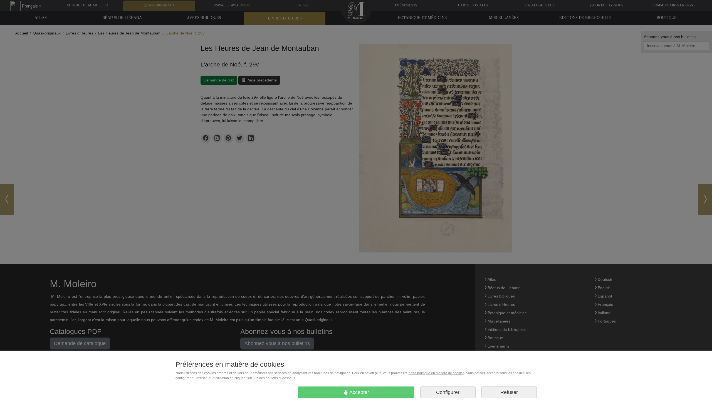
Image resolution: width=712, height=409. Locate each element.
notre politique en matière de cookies (436, 373)
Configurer (447, 392)
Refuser (509, 392)
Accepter (358, 392)
